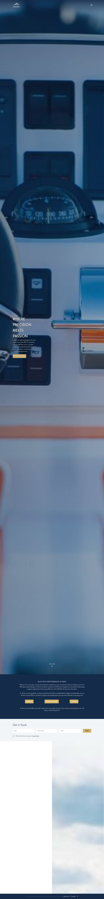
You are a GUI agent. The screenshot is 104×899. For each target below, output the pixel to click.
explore (52, 664)
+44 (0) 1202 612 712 (54, 710)
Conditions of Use (66, 896)
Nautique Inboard (51, 701)
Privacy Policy (35, 736)
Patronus (74, 701)
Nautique (29, 701)
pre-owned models (50, 708)
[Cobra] (16, 5)
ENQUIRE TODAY (19, 356)
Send (87, 731)
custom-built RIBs (29, 708)
